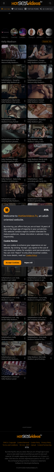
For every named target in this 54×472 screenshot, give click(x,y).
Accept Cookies (12, 262)
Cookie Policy (31, 255)
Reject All (28, 262)
